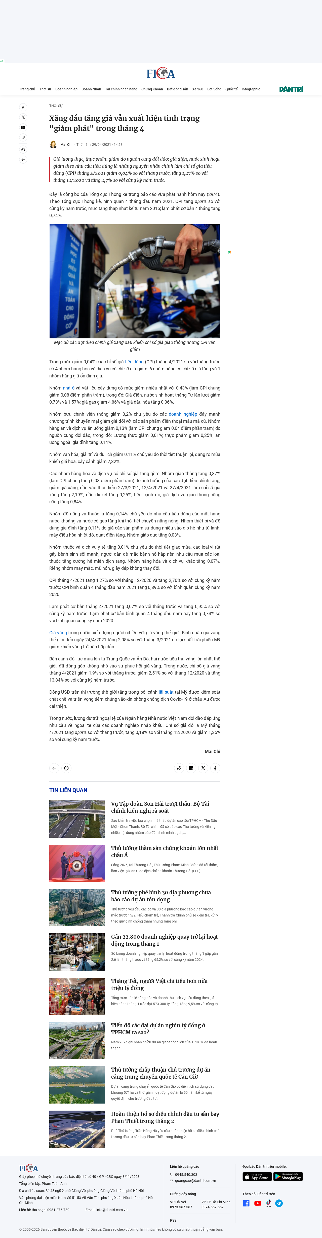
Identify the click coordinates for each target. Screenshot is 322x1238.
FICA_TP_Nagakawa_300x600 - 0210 (265, 106)
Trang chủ (27, 89)
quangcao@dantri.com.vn (195, 1181)
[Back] (23, 160)
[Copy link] (23, 137)
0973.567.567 (181, 1207)
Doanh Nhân (91, 89)
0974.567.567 (213, 1207)
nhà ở (68, 388)
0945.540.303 (186, 1175)
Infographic (251, 89)
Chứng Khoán (152, 89)
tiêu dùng (134, 361)
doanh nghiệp (183, 414)
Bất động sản (177, 89)
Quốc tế (231, 89)
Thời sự (45, 89)
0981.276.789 (58, 1210)
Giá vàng (58, 632)
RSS (173, 1220)
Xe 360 (197, 89)
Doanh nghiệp (66, 89)
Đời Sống (214, 89)
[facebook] (23, 107)
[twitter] (23, 117)
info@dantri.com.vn (112, 1210)
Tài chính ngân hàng (121, 89)
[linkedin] (23, 127)
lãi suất (166, 692)
